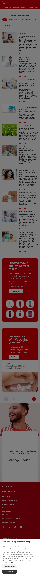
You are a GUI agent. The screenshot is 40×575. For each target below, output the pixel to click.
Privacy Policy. (8, 562)
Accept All (9, 571)
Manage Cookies (9, 566)
